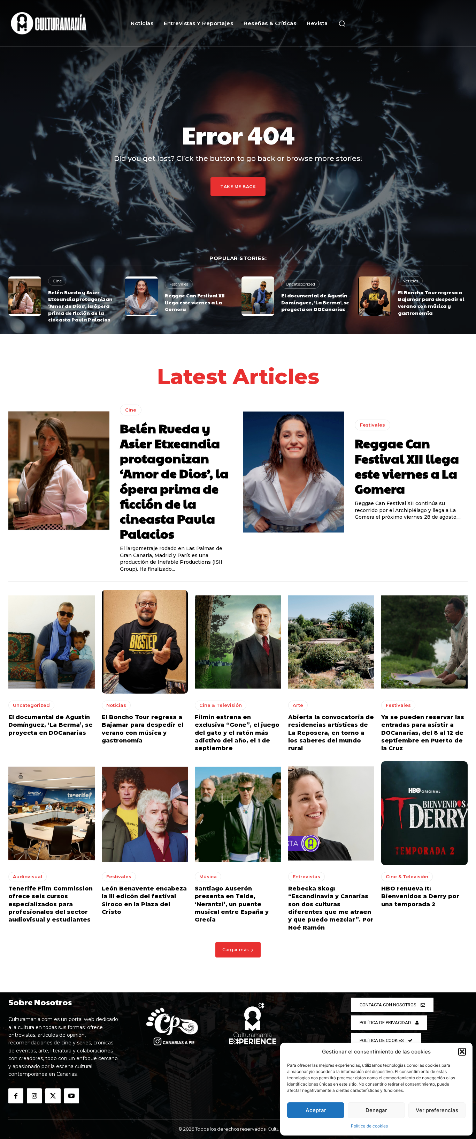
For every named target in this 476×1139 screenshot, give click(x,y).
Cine (57, 280)
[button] (462, 1051)
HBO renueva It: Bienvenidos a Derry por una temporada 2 (420, 896)
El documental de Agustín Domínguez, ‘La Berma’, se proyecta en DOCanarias (315, 302)
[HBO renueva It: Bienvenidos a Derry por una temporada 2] (424, 813)
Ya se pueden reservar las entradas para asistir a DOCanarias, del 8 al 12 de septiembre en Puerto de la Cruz (422, 733)
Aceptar (316, 1110)
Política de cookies (369, 1126)
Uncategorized (300, 284)
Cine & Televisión (220, 705)
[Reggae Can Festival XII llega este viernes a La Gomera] (141, 296)
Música (208, 876)
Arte (298, 705)
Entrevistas (306, 876)
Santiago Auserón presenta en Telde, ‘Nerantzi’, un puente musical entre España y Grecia (232, 904)
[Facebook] (15, 1095)
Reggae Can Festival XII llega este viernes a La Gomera (194, 302)
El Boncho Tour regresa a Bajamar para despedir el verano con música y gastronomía (431, 302)
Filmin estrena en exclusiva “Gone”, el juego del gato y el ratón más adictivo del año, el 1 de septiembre (237, 733)
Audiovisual (27, 876)
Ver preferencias (437, 1110)
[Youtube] (71, 1095)
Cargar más (235, 949)
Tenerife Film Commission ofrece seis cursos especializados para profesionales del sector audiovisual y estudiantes (50, 904)
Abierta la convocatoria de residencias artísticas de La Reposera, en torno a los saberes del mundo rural (331, 733)
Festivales (178, 284)
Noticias (410, 280)
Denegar (376, 1110)
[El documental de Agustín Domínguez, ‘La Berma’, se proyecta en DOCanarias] (257, 296)
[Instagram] (34, 1095)
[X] (52, 1095)
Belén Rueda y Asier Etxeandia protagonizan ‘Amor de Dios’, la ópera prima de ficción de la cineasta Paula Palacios (80, 306)
